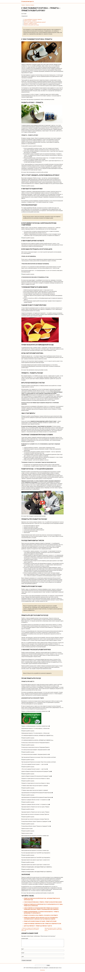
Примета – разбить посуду (30, 23)
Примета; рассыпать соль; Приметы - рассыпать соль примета (41, 915)
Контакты (42, 970)
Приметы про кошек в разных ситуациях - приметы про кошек (40, 921)
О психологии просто (27, 1)
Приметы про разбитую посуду (31, 25)
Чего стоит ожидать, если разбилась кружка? (35, 22)
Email (22, 952)
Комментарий (24, 938)
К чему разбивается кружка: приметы (33, 19)
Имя (22, 949)
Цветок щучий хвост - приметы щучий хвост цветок (38, 926)
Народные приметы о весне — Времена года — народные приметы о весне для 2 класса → (53, 929)
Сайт (22, 956)
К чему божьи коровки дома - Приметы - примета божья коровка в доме (43, 902)
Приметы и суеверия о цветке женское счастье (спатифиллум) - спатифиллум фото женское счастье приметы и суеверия (41, 918)
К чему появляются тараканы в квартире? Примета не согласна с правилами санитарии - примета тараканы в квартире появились (41, 908)
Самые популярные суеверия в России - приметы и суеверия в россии (42, 923)
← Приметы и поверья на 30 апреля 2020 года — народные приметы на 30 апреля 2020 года (30, 929)
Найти (48, 965)
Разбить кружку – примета (30, 20)
